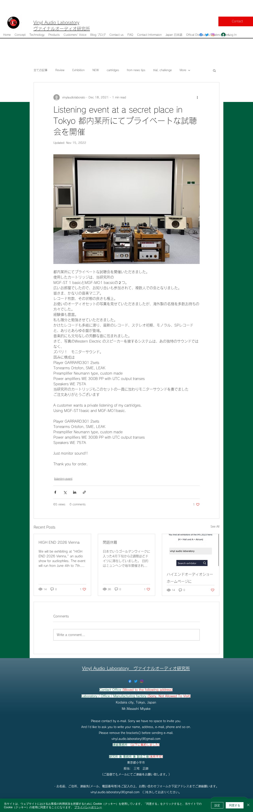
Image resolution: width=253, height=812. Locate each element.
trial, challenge (162, 70)
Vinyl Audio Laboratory (107, 668)
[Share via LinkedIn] (74, 492)
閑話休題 (110, 542)
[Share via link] (84, 492)
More (183, 70)
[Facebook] (201, 35)
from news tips (136, 70)
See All (215, 526)
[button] (214, 70)
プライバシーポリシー (88, 807)
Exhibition (78, 70)
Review (59, 70)
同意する (234, 805)
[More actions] (197, 97)
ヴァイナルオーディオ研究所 (161, 668)
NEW (96, 70)
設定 (217, 805)
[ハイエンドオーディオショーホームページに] (190, 550)
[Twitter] (207, 35)
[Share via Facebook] (55, 492)
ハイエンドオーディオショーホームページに (190, 578)
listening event (63, 478)
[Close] (248, 805)
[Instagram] (213, 35)
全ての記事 (40, 70)
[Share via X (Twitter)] (65, 492)
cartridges (113, 70)
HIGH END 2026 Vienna (59, 542)
